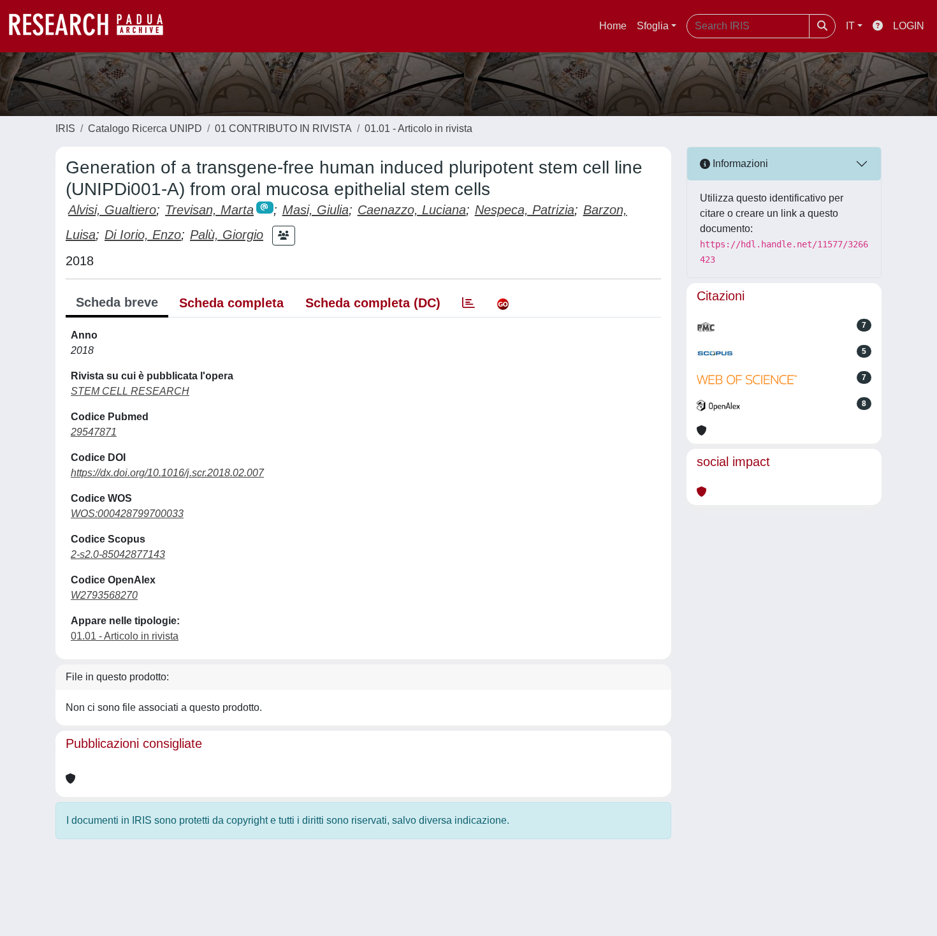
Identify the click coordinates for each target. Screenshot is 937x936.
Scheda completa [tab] (231, 303)
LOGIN (908, 25)
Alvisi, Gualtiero (112, 210)
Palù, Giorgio (226, 235)
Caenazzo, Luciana (412, 210)
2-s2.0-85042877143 (118, 554)
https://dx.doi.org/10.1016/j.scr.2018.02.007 (167, 472)
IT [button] (850, 25)
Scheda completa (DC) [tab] (372, 303)
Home (613, 25)
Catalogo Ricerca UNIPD (145, 128)
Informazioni (739, 163)
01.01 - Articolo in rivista (418, 128)
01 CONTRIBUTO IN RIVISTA (283, 128)
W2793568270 (104, 595)
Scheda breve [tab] (117, 302)
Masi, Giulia (315, 210)
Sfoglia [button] (653, 25)
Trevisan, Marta (209, 210)
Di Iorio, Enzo (143, 235)
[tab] (468, 302)
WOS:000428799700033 (127, 513)
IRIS (65, 128)
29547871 (94, 432)
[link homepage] (92, 26)
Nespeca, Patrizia (524, 210)
